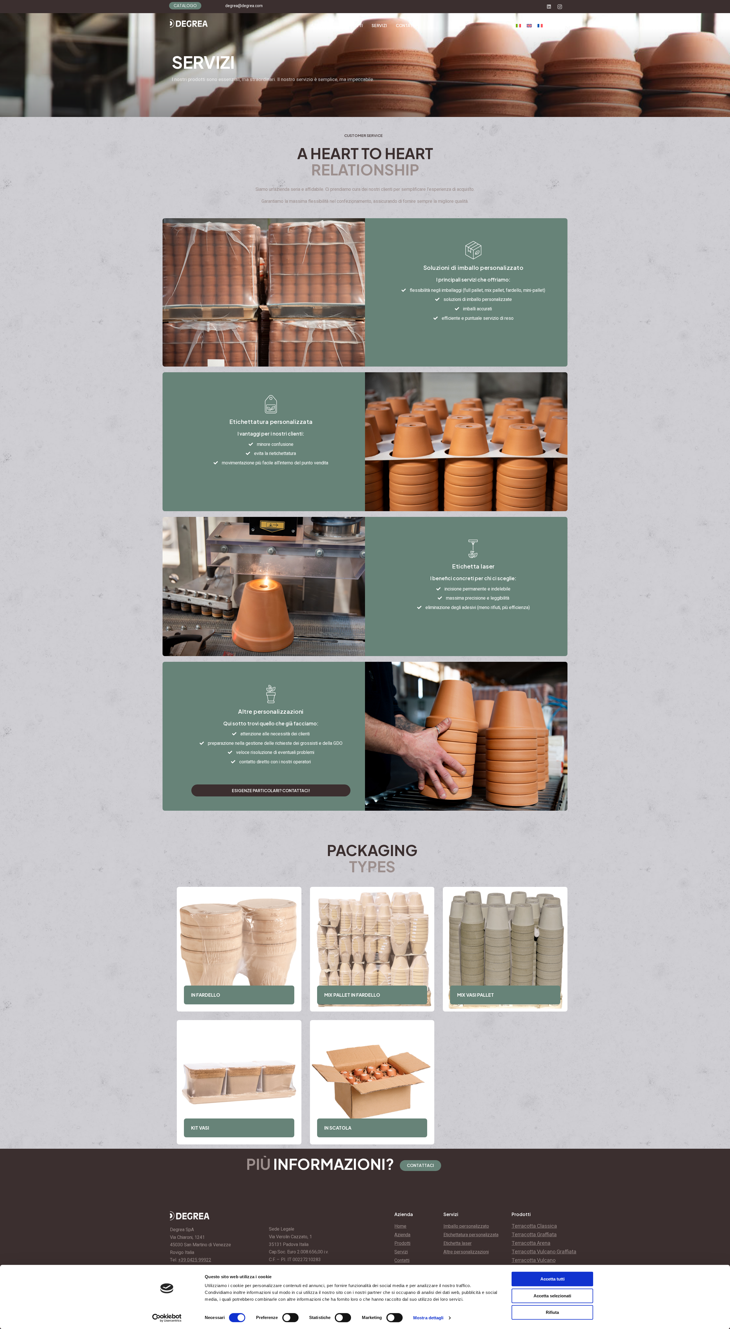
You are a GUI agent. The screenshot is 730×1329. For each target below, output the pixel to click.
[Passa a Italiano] (518, 26)
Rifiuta (552, 1312)
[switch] (290, 1317)
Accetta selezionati (552, 1295)
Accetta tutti (552, 1279)
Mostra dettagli (428, 1317)
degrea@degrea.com (244, 6)
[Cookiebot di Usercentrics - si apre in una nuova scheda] (167, 1318)
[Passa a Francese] (540, 26)
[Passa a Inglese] (529, 26)
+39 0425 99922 (194, 1260)
